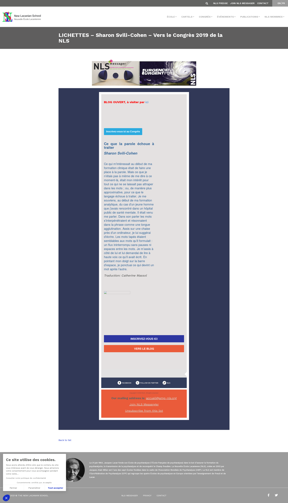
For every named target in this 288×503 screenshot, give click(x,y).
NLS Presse (220, 3)
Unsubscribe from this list (144, 410)
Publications (249, 16)
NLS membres (274, 16)
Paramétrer (34, 488)
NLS (168, 383)
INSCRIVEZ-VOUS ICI (144, 338)
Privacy (147, 495)
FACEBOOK (126, 383)
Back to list (64, 440)
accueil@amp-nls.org (161, 398)
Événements (225, 16)
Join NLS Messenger (144, 404)
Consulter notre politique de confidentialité (26, 478)
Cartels (186, 16)
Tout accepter (55, 488)
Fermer (13, 488)
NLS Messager (129, 495)
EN (279, 3)
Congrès (205, 16)
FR (283, 3)
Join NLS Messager (242, 3)
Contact (262, 3)
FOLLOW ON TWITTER (149, 383)
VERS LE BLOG (144, 348)
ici (146, 102)
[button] (6, 498)
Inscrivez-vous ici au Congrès (123, 131)
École (171, 16)
